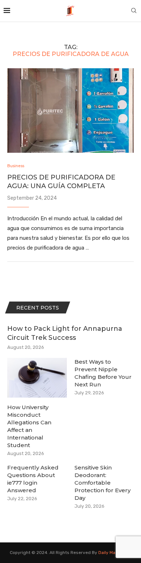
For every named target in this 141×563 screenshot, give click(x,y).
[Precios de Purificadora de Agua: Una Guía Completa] (70, 110)
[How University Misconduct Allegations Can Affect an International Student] (37, 378)
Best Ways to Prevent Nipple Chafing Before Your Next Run (103, 373)
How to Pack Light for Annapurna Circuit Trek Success (64, 333)
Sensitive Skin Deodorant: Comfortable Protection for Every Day (102, 482)
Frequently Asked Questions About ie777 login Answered (33, 479)
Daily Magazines (115, 552)
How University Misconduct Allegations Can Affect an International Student (29, 426)
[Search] (133, 11)
